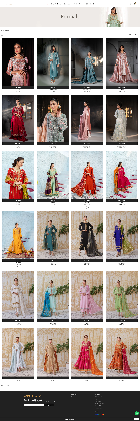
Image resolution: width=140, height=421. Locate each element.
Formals (7, 30)
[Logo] (13, 4)
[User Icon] (132, 4)
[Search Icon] (130, 4)
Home (2, 30)
